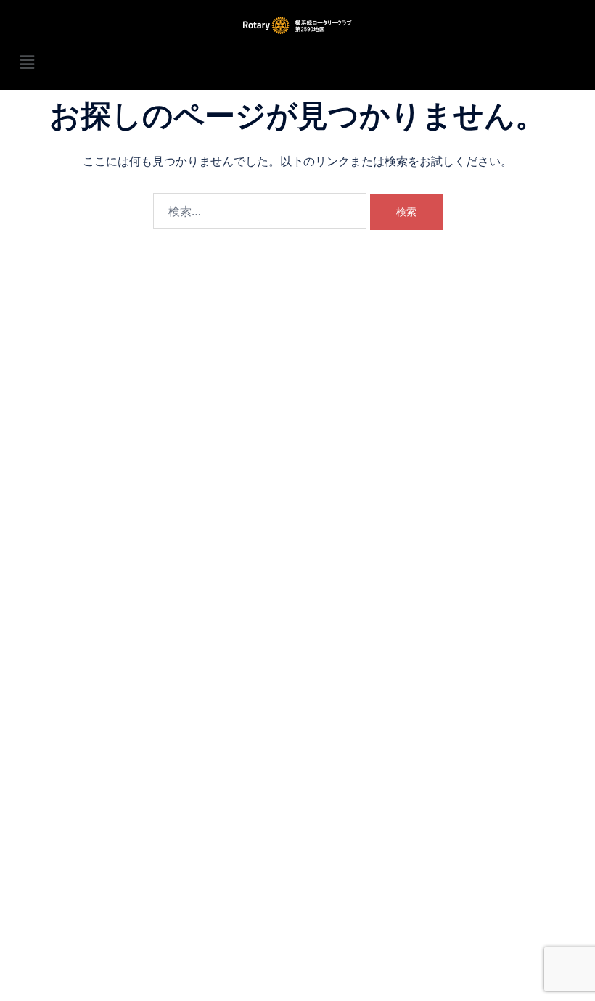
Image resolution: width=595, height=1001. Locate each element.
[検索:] (259, 211)
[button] (297, 62)
